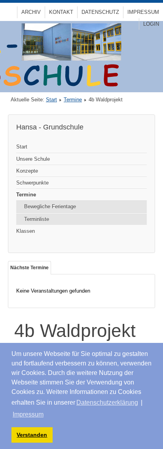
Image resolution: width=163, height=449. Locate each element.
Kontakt (61, 12)
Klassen (25, 231)
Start (51, 100)
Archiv (31, 12)
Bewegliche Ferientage (50, 206)
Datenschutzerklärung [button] (107, 402)
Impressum (143, 12)
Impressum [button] (28, 414)
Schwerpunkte (32, 183)
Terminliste (36, 219)
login (151, 24)
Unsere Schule (33, 159)
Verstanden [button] (32, 435)
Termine (73, 100)
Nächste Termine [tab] (29, 267)
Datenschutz (100, 12)
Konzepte (27, 171)
